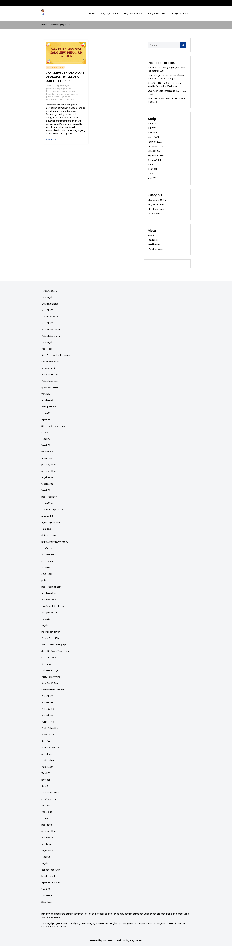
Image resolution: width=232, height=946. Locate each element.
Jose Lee (49, 86)
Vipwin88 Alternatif (50, 882)
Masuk (151, 235)
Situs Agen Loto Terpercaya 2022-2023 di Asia (167, 92)
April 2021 (152, 178)
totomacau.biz (48, 368)
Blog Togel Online (109, 13)
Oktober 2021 (154, 151)
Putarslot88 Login (50, 374)
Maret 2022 (153, 137)
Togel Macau (47, 850)
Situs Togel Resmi (50, 792)
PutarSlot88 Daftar (51, 336)
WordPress (107, 940)
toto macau (47, 458)
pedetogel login (49, 464)
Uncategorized (155, 213)
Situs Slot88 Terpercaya (53, 426)
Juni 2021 (152, 169)
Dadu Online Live (49, 728)
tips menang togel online (59, 97)
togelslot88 (47, 400)
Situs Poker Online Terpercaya (56, 355)
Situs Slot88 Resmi (50, 683)
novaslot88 (47, 451)
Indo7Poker (47, 767)
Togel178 (45, 438)
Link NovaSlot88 (49, 316)
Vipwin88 (45, 419)
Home (92, 13)
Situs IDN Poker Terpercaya (55, 651)
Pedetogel (46, 297)
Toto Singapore (49, 291)
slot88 (44, 432)
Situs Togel (46, 902)
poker (44, 580)
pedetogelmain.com (51, 586)
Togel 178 (45, 857)
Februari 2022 (155, 141)
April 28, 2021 (65, 86)
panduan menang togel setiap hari (63, 94)
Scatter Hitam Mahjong (52, 689)
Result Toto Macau (50, 747)
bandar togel (48, 876)
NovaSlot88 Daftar (51, 329)
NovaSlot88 (47, 310)
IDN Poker (46, 664)
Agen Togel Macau (50, 522)
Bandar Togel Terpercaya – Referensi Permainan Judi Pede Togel (166, 77)
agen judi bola (48, 406)
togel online (47, 844)
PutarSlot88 (47, 696)
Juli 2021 (152, 164)
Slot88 (44, 786)
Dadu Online (47, 760)
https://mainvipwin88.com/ (54, 541)
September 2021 (156, 155)
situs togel (46, 574)
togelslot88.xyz (49, 593)
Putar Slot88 (47, 709)
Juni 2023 (152, 132)
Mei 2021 (152, 173)
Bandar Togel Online (51, 869)
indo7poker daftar (50, 631)
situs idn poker (48, 657)
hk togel (45, 779)
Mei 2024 (152, 123)
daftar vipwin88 (49, 535)
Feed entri (153, 240)
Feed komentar (155, 244)
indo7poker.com (49, 799)
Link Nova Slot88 (49, 303)
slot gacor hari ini (50, 361)
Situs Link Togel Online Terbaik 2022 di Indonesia (166, 100)
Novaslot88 (118, 913)
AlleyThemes (136, 940)
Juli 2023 (152, 128)
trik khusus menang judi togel (61, 99)
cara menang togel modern (60, 88)
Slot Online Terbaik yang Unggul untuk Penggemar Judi (167, 69)
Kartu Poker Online (50, 676)
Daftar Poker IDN (50, 638)
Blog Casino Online (133, 13)
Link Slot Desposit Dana (53, 509)
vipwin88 (45, 393)
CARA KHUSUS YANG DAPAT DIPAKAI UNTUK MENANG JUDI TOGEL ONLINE (65, 77)
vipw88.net (46, 548)
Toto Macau (47, 805)
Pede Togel (46, 812)
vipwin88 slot (47, 503)
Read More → (52, 140)
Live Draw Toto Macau (52, 606)
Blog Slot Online (180, 13)
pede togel (46, 754)
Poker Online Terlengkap (53, 644)
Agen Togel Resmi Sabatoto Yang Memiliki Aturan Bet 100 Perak (164, 85)
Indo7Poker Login (50, 670)
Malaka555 (47, 529)
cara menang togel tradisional (61, 91)
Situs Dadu (46, 741)
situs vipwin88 (48, 561)
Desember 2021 (155, 146)
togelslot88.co (48, 599)
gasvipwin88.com (49, 387)
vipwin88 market (49, 554)
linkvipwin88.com (49, 612)
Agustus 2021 (154, 160)
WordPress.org (155, 249)
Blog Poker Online (157, 13)
